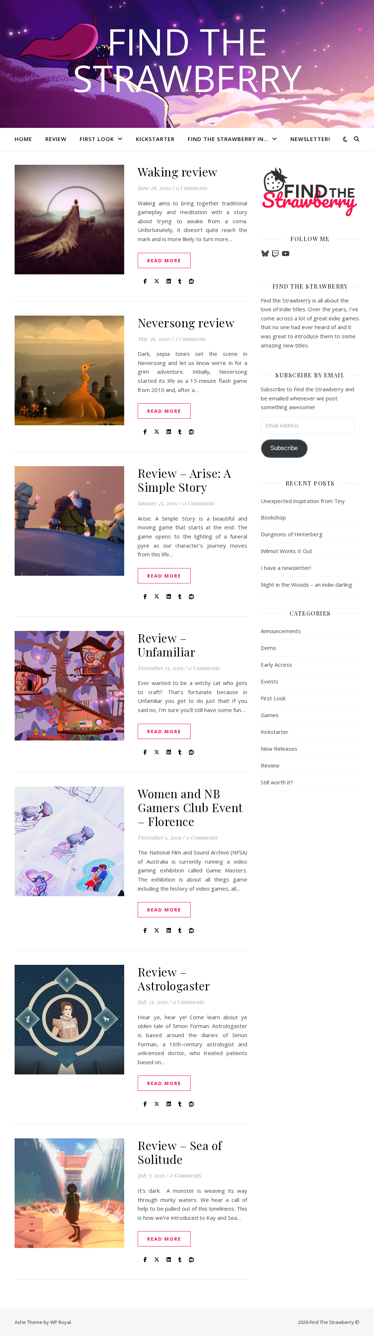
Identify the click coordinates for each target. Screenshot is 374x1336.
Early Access (276, 664)
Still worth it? (277, 782)
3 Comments (190, 338)
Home (23, 138)
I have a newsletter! (286, 567)
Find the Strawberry (187, 59)
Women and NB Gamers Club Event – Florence (190, 807)
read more (164, 260)
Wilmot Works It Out (286, 551)
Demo (268, 647)
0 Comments (191, 187)
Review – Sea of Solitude (180, 1152)
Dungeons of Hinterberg (292, 534)
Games (270, 715)
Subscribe (284, 448)
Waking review (178, 171)
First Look (97, 138)
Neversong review (186, 322)
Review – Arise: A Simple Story (184, 480)
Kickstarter (155, 138)
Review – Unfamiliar (166, 644)
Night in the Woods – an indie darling (306, 584)
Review (55, 138)
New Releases (279, 748)
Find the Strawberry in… (228, 138)
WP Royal (60, 1322)
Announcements (281, 631)
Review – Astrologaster (174, 978)
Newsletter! (310, 138)
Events (269, 681)
